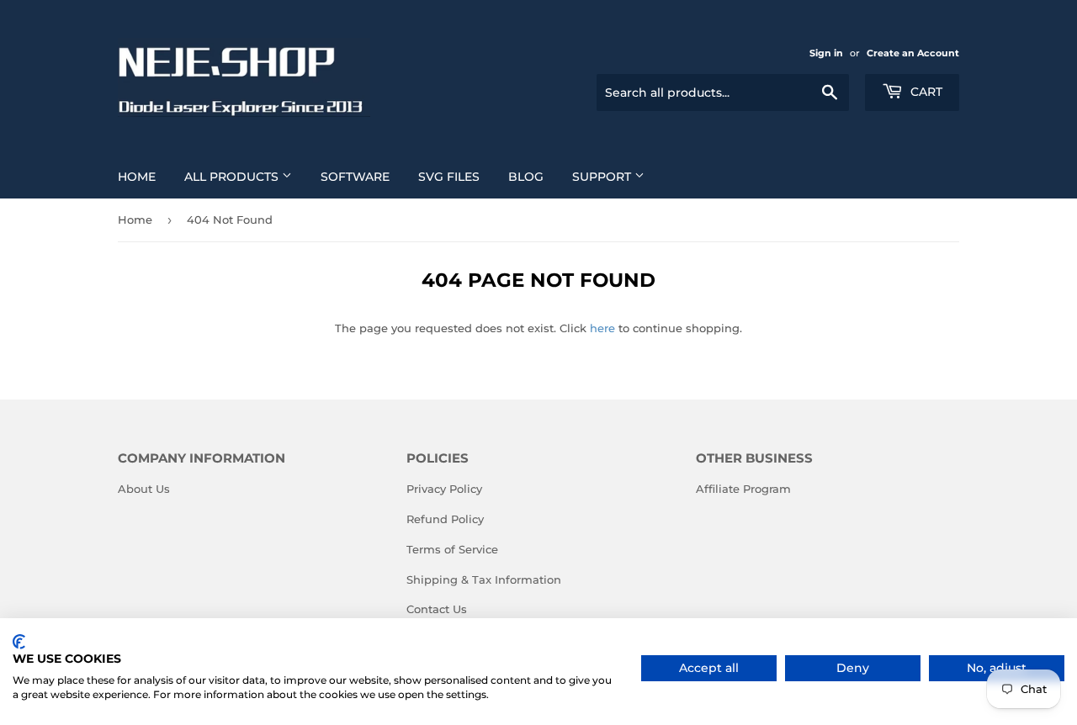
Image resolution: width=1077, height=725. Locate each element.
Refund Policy (445, 519)
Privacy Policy (444, 488)
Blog (526, 176)
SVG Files (449, 176)
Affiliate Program (743, 488)
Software (355, 176)
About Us (144, 488)
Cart (924, 91)
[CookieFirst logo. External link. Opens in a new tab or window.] (19, 641)
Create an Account (913, 53)
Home (137, 176)
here (602, 328)
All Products (233, 176)
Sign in (826, 53)
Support (603, 176)
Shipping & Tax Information (483, 579)
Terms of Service (452, 549)
